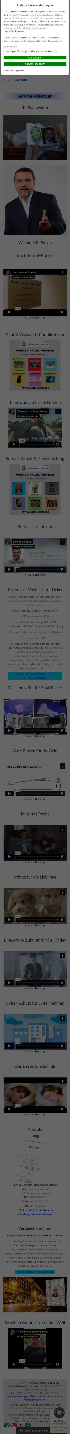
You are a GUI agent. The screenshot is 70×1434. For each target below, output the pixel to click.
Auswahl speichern (35, 63)
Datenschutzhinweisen (14, 31)
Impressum (19, 71)
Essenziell (12, 46)
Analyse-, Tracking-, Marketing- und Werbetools (32, 51)
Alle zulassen (35, 57)
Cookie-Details (9, 71)
